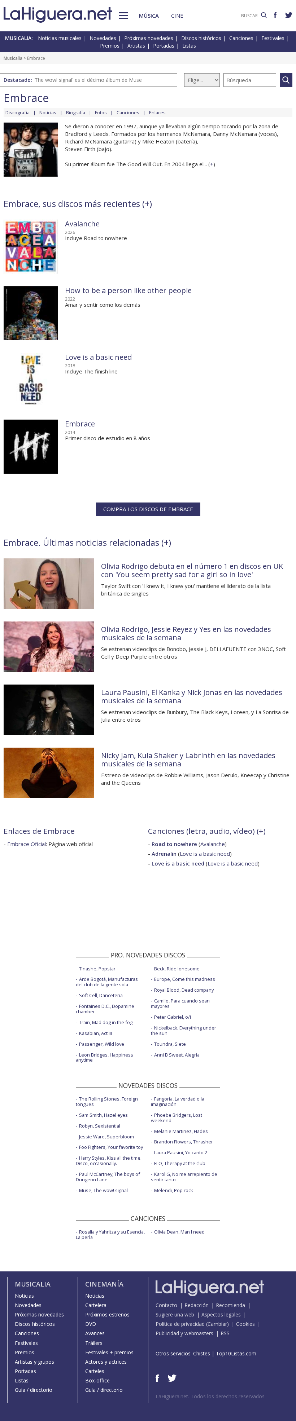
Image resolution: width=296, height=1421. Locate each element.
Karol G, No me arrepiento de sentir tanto (184, 1177)
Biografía (75, 112)
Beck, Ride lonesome (177, 968)
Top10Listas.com (236, 1353)
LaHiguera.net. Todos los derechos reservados (210, 1396)
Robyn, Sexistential (99, 1126)
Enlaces (157, 112)
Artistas (136, 45)
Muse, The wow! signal (103, 1190)
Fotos (101, 112)
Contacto (166, 1305)
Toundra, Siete (170, 1044)
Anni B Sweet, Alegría (177, 1055)
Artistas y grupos (34, 1361)
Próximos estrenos (107, 1314)
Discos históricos (201, 38)
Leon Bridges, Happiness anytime (104, 1057)
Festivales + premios (109, 1352)
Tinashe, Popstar (97, 968)
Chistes (201, 1353)
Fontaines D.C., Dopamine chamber (105, 1009)
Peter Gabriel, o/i (172, 1017)
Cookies (245, 1323)
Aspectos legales (221, 1314)
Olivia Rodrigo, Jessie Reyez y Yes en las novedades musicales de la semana (186, 633)
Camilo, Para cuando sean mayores (180, 1003)
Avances (95, 1333)
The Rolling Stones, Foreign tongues (107, 1101)
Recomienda (230, 1305)
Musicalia (13, 58)
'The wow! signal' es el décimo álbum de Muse (88, 79)
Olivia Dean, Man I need (179, 1232)
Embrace (80, 424)
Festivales (272, 38)
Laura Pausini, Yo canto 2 (180, 1152)
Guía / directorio (33, 1389)
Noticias (47, 112)
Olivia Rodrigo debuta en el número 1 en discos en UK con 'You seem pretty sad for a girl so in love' (192, 570)
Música (149, 15)
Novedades (103, 38)
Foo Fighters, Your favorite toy (111, 1147)
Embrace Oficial (26, 843)
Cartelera (95, 1305)
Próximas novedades (148, 38)
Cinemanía (104, 1284)
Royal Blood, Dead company (184, 990)
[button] (123, 15)
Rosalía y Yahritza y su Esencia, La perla (110, 1234)
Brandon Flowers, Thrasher (183, 1141)
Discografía (17, 112)
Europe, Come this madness (184, 979)
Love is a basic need (98, 357)
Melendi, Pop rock (173, 1190)
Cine (177, 15)
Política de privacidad (180, 1323)
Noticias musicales (60, 38)
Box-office (97, 1380)
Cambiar (217, 1323)
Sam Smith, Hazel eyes (103, 1115)
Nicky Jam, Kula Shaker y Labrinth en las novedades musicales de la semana (188, 760)
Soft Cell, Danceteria (101, 995)
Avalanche (82, 224)
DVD (90, 1323)
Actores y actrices (106, 1361)
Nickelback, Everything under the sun (183, 1030)
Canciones (241, 38)
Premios (109, 45)
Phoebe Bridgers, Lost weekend (176, 1118)
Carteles (94, 1371)
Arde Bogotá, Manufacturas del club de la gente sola (107, 982)
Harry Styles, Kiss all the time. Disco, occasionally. (109, 1161)
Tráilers (94, 1343)
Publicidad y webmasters (184, 1333)
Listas (189, 45)
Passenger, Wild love (101, 1044)
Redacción (196, 1305)
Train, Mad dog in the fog (105, 1022)
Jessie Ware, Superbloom (106, 1136)
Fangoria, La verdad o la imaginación (177, 1101)
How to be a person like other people (128, 290)
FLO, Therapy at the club (179, 1163)
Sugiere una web (175, 1314)
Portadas (163, 45)
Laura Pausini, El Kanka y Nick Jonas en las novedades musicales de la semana (191, 696)
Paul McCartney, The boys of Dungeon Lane (108, 1177)
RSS (225, 1333)
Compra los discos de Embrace (148, 509)
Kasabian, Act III (95, 1033)
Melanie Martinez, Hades (181, 1131)
